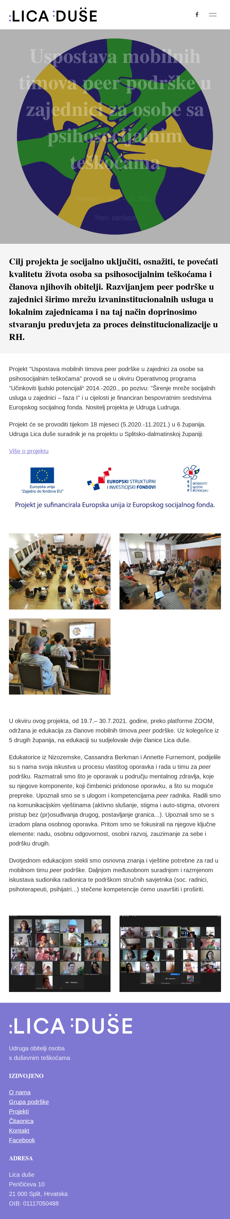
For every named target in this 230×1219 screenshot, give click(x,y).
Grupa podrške (29, 1102)
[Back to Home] (53, 14)
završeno (124, 217)
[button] (213, 14)
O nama (20, 1092)
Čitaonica (21, 1121)
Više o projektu (29, 451)
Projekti (19, 1111)
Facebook (22, 1140)
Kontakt (19, 1130)
